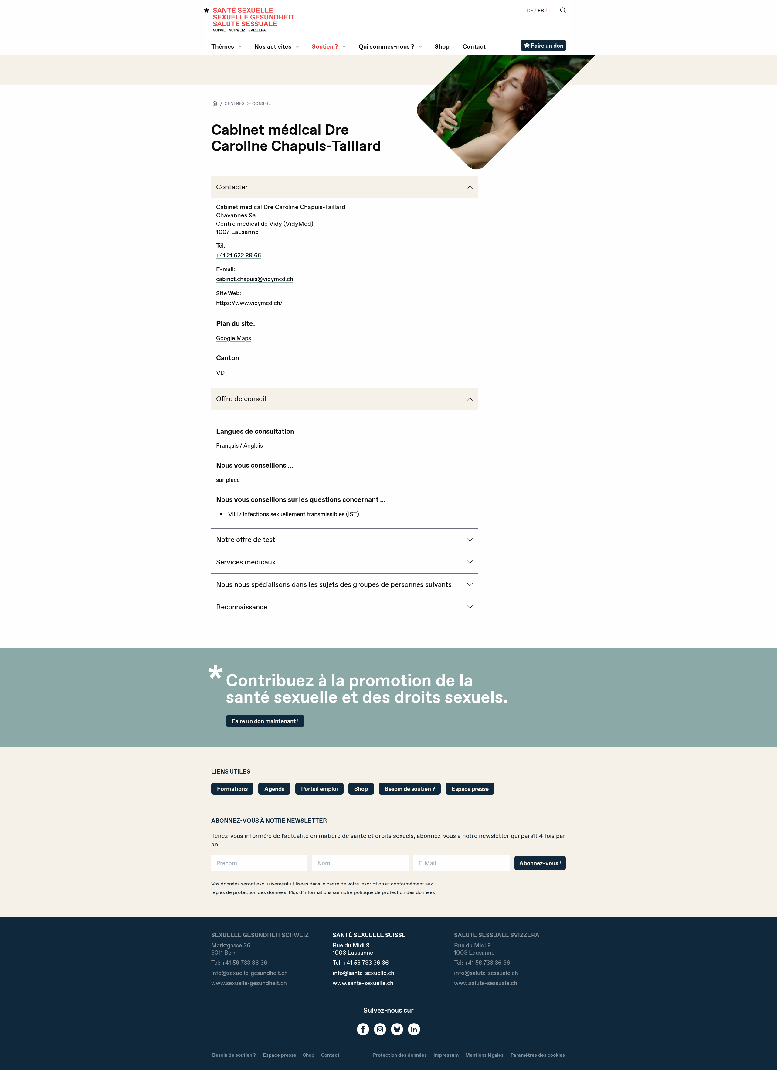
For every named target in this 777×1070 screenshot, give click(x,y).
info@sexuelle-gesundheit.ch (249, 973)
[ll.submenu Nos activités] (297, 46)
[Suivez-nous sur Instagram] (380, 1029)
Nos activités (272, 46)
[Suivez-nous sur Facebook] (363, 1029)
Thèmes (222, 46)
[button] (763, 1055)
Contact (474, 46)
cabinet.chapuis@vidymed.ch (254, 279)
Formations (232, 789)
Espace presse (470, 789)
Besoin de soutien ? (410, 789)
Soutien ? (325, 46)
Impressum (446, 1055)
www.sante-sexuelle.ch (363, 983)
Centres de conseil (248, 103)
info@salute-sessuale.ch (486, 973)
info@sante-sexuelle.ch (363, 973)
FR (541, 10)
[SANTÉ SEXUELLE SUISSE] (249, 19)
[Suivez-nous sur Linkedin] (414, 1029)
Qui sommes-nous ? (386, 46)
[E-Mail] (461, 865)
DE (530, 10)
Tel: (239, 962)
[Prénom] (259, 865)
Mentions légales (484, 1055)
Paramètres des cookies (538, 1055)
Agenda (274, 789)
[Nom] (360, 865)
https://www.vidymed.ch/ (249, 303)
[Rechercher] (563, 10)
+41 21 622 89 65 (238, 255)
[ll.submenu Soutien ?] (344, 46)
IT (550, 10)
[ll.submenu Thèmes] (240, 46)
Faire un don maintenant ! (265, 721)
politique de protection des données (394, 892)
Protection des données (400, 1055)
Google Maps (233, 338)
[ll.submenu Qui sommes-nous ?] (420, 46)
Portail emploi (319, 789)
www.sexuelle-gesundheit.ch (249, 983)
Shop (442, 46)
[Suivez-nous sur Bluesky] (397, 1029)
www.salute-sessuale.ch (485, 983)
